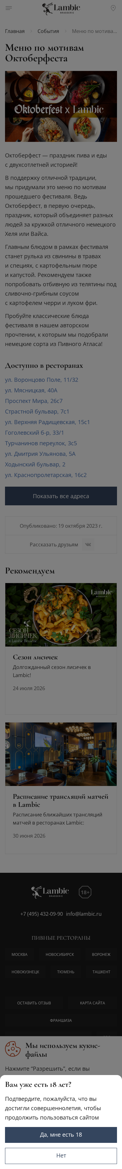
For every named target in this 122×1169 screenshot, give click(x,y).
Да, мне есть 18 (61, 1134)
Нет (61, 1155)
